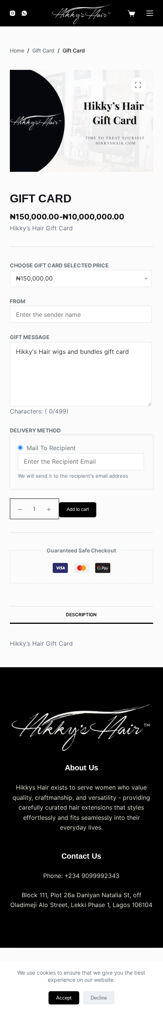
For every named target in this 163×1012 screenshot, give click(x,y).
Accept (64, 998)
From (17, 301)
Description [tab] (81, 614)
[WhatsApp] (24, 13)
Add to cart (78, 509)
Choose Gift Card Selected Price (59, 265)
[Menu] (149, 13)
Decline (99, 998)
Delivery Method (35, 430)
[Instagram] (12, 13)
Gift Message (30, 337)
